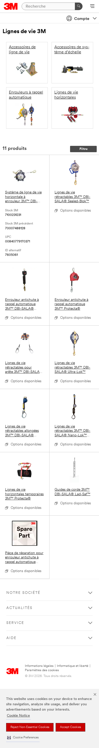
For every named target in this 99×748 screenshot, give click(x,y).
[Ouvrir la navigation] (92, 7)
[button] (23, 738)
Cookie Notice (18, 716)
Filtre (83, 149)
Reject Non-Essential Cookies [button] (29, 727)
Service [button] (15, 623)
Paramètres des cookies (42, 670)
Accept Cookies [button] (70, 727)
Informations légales (39, 666)
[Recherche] (78, 6)
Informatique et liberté (72, 666)
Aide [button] (11, 638)
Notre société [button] (23, 593)
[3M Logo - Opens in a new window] (11, 6)
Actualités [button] (19, 608)
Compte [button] (81, 19)
